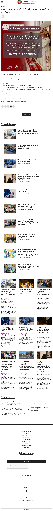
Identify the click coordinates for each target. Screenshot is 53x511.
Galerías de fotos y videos (26, 435)
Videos (26, 443)
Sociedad (3, 6)
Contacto (26, 427)
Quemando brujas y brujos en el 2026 (25, 290)
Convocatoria (9, 101)
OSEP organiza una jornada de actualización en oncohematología (27, 146)
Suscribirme (26, 461)
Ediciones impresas (26, 439)
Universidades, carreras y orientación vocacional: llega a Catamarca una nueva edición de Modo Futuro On (26, 366)
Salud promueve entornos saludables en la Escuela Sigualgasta (26, 236)
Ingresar (27, 447)
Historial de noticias (26, 429)
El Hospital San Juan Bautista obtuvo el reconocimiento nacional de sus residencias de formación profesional (27, 207)
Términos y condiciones (26, 431)
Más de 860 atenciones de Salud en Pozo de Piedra (28, 160)
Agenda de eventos (26, 441)
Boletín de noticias (26, 453)
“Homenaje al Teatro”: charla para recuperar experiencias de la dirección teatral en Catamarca (28, 177)
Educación (25, 373)
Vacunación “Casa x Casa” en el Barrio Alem (27, 190)
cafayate (3, 101)
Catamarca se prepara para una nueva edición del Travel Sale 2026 (43, 329)
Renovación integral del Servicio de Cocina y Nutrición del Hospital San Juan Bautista (27, 131)
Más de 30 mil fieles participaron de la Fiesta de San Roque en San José (28, 266)
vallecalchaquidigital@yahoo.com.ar (26, 500)
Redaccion (8, 16)
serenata (23, 101)
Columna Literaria (27, 293)
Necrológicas (26, 437)
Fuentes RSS (26, 433)
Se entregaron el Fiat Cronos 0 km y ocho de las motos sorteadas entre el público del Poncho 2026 (28, 222)
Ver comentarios (26, 114)
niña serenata (17, 101)
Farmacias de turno (26, 445)
